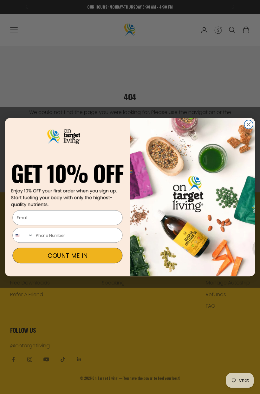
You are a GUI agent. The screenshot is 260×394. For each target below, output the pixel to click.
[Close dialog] (248, 124)
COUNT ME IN (68, 255)
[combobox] (23, 235)
